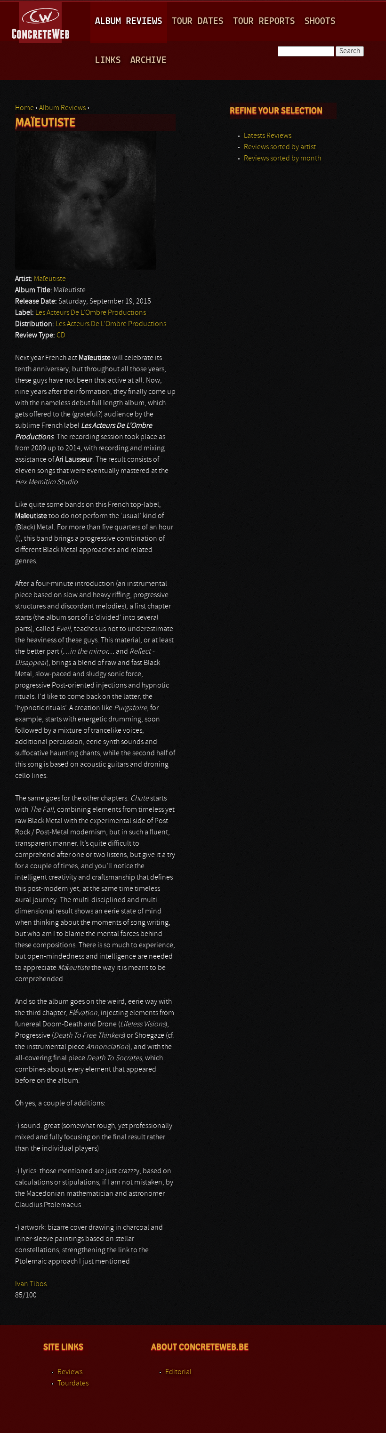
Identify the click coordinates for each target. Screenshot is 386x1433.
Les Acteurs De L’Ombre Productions (90, 313)
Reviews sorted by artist (280, 147)
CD (60, 335)
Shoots (320, 21)
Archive (148, 60)
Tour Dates (198, 21)
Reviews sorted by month (282, 158)
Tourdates (72, 1383)
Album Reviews (128, 21)
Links (108, 60)
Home (24, 108)
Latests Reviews (267, 136)
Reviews (69, 1372)
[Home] (41, 21)
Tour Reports (264, 21)
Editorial (178, 1372)
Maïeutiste (50, 279)
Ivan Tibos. (31, 1284)
